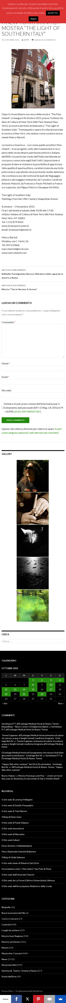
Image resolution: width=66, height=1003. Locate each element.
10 (51, 684)
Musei (5, 947)
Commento (9, 322)
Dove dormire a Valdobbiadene (17, 845)
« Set (4, 703)
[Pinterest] (38, 999)
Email (5, 376)
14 (24, 689)
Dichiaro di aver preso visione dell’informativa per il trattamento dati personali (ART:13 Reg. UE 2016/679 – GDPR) (33, 407)
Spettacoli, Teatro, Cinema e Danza (19, 970)
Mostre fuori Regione (12, 936)
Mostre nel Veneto (11, 941)
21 (24, 694)
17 (51, 689)
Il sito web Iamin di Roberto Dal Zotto (20, 863)
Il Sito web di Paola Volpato (15, 822)
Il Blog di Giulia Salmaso (13, 857)
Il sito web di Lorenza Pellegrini (17, 799)
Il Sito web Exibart (11, 840)
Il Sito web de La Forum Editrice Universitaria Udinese (28, 880)
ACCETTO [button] (53, 13)
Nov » (61, 703)
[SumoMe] (60, 999)
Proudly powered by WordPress (29, 991)
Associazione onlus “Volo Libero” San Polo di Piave (26, 868)
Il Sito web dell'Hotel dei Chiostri (18, 874)
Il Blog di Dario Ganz (11, 817)
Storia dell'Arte (9, 976)
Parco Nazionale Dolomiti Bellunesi (19, 851)
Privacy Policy (7, 991)
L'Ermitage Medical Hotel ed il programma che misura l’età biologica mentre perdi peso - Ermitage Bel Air (33, 754)
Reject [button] (33, 18)
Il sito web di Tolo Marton (14, 811)
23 (42, 694)
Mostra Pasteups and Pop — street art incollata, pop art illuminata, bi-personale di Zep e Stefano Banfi (32, 777)
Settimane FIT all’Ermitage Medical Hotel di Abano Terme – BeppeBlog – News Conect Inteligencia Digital (31, 725)
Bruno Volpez (8, 775)
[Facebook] (16, 999)
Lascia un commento (45, 40)
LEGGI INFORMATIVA (27, 411)
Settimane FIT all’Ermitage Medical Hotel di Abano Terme (32, 728)
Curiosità (6, 924)
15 (33, 689)
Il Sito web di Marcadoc (13, 834)
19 (6, 694)
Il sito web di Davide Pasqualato (17, 805)
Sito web (6, 390)
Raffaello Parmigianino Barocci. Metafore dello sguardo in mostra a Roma (32, 274)
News (4, 959)
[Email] (49, 999)
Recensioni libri (9, 965)
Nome (6, 363)
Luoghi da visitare (10, 930)
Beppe (26, 40)
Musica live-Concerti (12, 953)
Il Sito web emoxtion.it (13, 828)
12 (6, 689)
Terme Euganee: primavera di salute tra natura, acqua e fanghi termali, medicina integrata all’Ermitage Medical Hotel (32, 744)
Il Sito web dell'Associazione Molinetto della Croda (27, 886)
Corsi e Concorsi (10, 918)
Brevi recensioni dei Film (13, 913)
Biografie (6, 907)
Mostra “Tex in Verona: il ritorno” (19, 287)
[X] (27, 999)
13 (15, 689)
